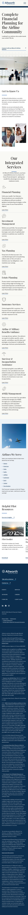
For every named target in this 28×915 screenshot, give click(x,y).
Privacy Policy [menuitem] (5, 618)
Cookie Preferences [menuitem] (8, 620)
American (6, 466)
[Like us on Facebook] (6, 606)
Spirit (4, 480)
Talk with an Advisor (8, 579)
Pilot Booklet (7, 539)
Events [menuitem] (4, 589)
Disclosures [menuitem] (13, 618)
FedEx (5, 472)
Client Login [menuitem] (18, 599)
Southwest (6, 477)
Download (5, 557)
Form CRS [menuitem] (4, 599)
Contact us (5, 583)
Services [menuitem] (17, 589)
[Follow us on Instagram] (9, 606)
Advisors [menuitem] (4, 594)
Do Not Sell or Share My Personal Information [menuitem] (14, 622)
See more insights (7, 517)
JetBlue (5, 474)
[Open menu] (25, 3)
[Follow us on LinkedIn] (2, 606)
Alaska (5, 463)
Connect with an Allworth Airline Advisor (11, 48)
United (5, 483)
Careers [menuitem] (17, 594)
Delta (4, 469)
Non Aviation (6, 486)
